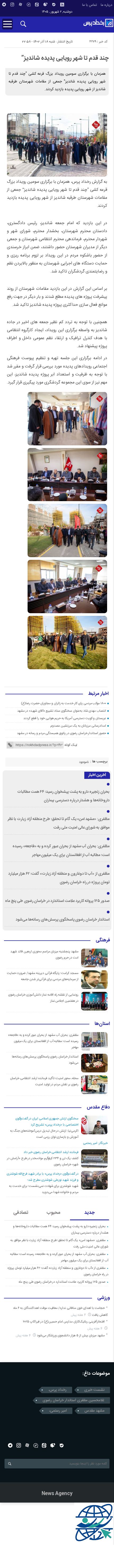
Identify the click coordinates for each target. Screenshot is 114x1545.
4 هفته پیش (79, 1315)
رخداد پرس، (58, 1390)
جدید (89, 1213)
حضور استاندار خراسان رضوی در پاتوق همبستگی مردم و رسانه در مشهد (61, 733)
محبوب (53, 1213)
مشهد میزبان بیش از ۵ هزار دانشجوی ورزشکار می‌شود (71, 1335)
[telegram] (4, 4)
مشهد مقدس (94, 1411)
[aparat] (20, 4)
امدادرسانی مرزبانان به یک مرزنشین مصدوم (78, 725)
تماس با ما (89, 5)
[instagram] (12, 4)
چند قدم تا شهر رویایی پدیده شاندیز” (65, 58)
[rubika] (45, 4)
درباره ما (106, 5)
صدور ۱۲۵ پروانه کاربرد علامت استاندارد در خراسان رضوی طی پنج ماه (57, 901)
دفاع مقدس (98, 1107)
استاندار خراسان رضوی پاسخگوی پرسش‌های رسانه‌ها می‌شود (62, 920)
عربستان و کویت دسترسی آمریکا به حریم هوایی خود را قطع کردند (64, 718)
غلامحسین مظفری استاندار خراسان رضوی (73, 1400)
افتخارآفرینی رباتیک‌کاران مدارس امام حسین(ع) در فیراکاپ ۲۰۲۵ (64, 1321)
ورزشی (103, 1298)
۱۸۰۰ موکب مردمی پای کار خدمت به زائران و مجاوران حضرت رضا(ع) (63, 703)
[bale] (54, 4)
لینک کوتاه (70, 745)
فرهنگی (103, 940)
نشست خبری (94, 1390)
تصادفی (20, 1213)
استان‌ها (102, 1024)
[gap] (29, 4)
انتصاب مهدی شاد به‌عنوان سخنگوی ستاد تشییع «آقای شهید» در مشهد (61, 711)
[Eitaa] (37, 4)
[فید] (62, 4)
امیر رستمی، (58, 1411)
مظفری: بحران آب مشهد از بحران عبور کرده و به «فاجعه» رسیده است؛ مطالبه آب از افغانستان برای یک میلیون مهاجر (43, 1041)
